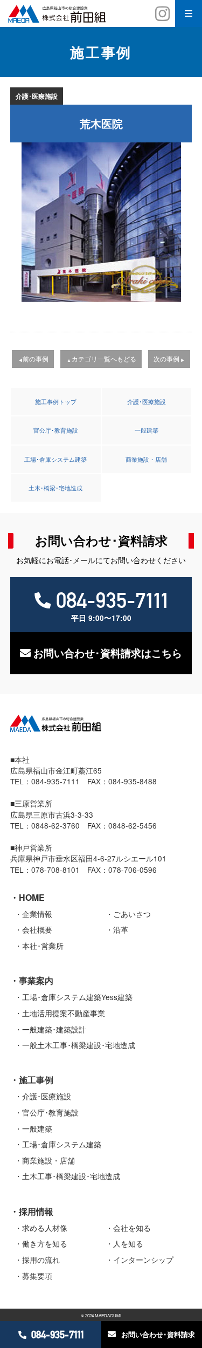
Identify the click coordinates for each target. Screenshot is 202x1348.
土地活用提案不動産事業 (63, 1013)
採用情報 (36, 1211)
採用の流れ (41, 1259)
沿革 (120, 929)
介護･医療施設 (146, 401)
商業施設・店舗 (146, 459)
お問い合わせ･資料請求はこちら (107, 653)
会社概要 (37, 929)
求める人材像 (44, 1227)
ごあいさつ (132, 913)
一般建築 (146, 430)
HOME (32, 897)
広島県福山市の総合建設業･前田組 (101, 13)
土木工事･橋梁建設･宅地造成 (71, 1176)
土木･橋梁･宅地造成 (55, 487)
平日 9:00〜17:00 (112, 605)
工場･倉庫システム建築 (55, 459)
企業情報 (37, 913)
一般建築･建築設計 (54, 1029)
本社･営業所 (43, 945)
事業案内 (36, 980)
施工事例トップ (55, 401)
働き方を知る (44, 1243)
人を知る (128, 1243)
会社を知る (132, 1227)
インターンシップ (143, 1259)
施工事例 (36, 1079)
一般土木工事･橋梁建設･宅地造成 (78, 1044)
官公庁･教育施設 (55, 430)
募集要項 (37, 1275)
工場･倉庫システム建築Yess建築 (77, 996)
